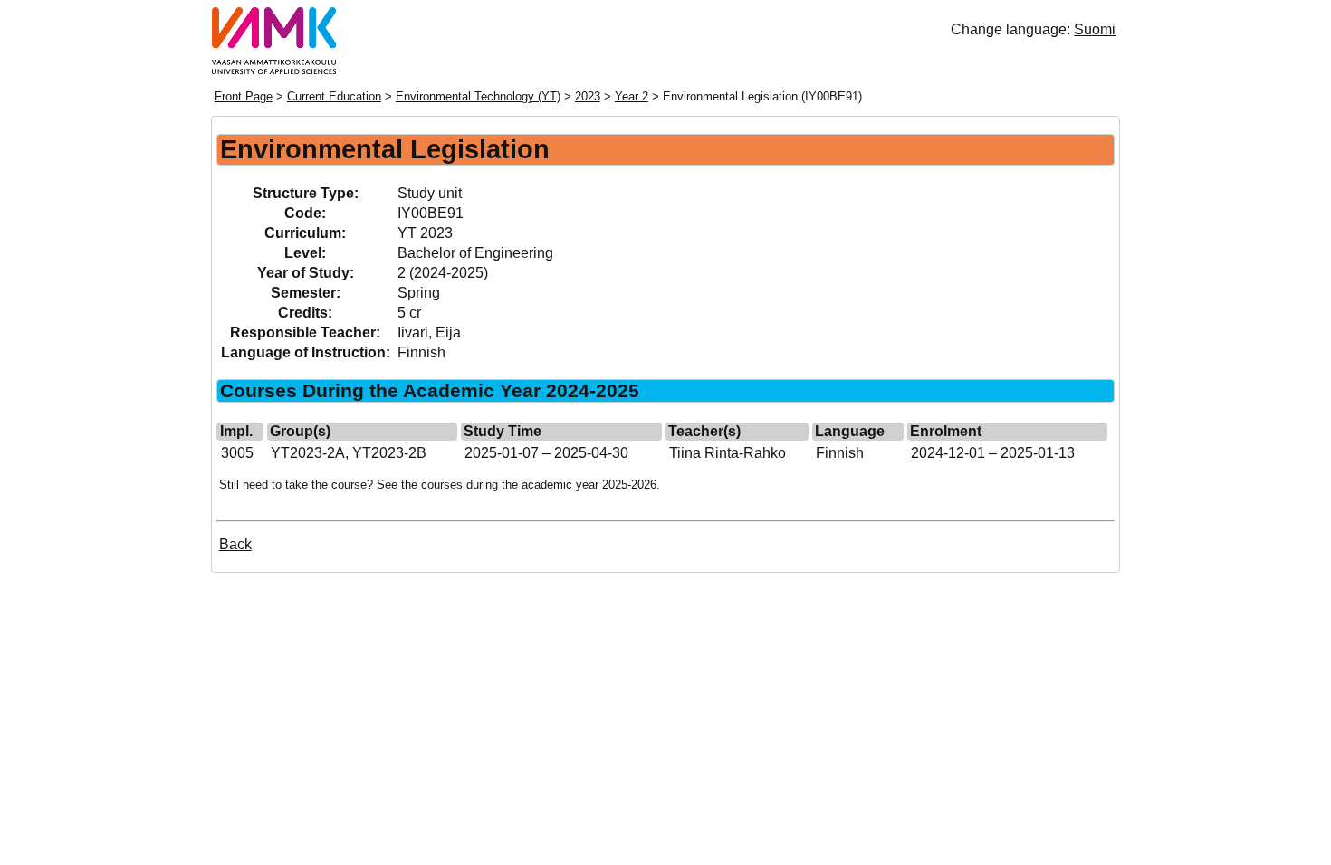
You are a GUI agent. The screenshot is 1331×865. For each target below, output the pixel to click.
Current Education (334, 96)
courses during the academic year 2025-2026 (538, 484)
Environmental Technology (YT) (478, 96)
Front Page (244, 96)
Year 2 (631, 96)
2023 (587, 96)
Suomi (1095, 29)
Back (235, 544)
